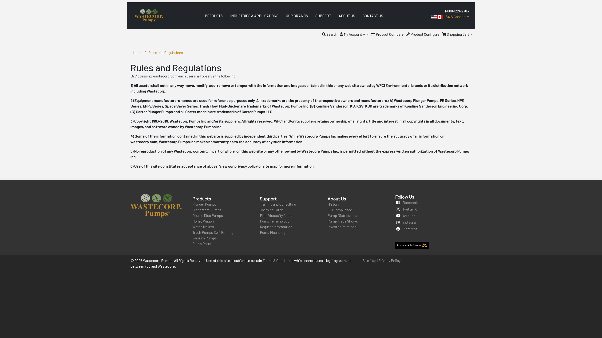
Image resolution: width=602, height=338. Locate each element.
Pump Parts (201, 243)
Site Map (369, 260)
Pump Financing (272, 232)
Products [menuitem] (214, 15)
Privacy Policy (389, 260)
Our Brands (297, 15)
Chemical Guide (272, 209)
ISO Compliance (340, 209)
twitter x (409, 209)
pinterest (409, 229)
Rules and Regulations (165, 52)
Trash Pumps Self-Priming (212, 232)
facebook (410, 202)
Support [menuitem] (323, 15)
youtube (408, 215)
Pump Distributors (342, 215)
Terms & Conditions (278, 260)
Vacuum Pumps (204, 238)
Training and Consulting (278, 204)
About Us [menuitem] (347, 15)
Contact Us (373, 15)
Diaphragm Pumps (207, 209)
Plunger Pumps (204, 204)
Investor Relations (342, 226)
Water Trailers (203, 226)
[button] (329, 34)
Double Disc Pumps (207, 215)
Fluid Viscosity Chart (276, 215)
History (333, 204)
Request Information (276, 226)
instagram (410, 222)
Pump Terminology (274, 221)
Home (138, 52)
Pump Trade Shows (343, 221)
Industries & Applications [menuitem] (254, 15)
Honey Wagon (203, 221)
